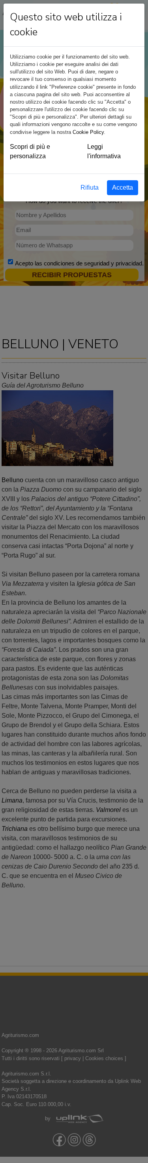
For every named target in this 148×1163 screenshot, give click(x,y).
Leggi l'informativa (104, 151)
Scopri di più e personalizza (30, 151)
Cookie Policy (88, 132)
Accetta (122, 187)
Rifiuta (90, 187)
